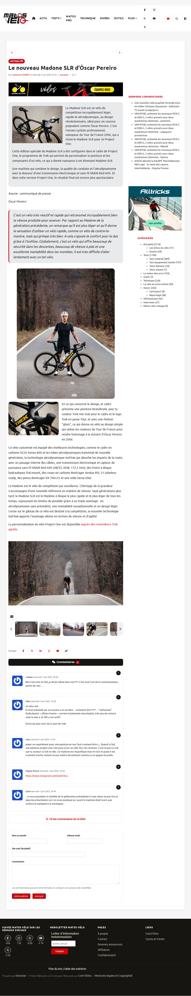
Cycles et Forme (155, 939)
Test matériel (156, 258)
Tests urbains (156, 269)
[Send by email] (57, 650)
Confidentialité (107, 955)
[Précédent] (11, 629)
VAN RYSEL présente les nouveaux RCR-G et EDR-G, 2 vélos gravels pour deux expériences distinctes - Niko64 (156, 143)
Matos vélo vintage (154, 306)
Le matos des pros (153, 273)
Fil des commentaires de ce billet (67, 819)
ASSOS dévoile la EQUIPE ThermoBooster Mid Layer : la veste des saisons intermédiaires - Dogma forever (157, 164)
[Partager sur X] (31, 650)
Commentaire (18, 861)
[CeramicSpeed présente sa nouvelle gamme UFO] (11, 52)
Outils (119, 18)
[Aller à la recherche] (176, 18)
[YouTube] (154, 19)
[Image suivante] (117, 573)
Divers (104, 18)
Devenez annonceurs (110, 944)
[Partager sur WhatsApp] (49, 650)
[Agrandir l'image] (65, 573)
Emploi (153, 251)
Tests (55, 18)
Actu (43, 18)
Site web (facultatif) (21, 848)
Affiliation (104, 950)
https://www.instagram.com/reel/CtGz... (47, 775)
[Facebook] (145, 10)
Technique (88, 18)
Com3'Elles (152, 933)
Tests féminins (157, 266)
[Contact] (168, 18)
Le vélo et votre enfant (155, 284)
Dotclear (21, 975)
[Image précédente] (14, 573)
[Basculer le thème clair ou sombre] (185, 18)
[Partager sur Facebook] (23, 650)
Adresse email (73, 835)
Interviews (149, 302)
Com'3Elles (84, 975)
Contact (102, 939)
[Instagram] (154, 10)
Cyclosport (155, 291)
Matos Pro (71, 18)
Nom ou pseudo (19, 835)
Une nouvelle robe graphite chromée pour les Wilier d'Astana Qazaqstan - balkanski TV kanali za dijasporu (157, 106)
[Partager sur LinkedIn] (40, 650)
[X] (145, 19)
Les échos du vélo (159, 247)
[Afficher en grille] (11, 616)
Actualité (64, 75)
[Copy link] (66, 650)
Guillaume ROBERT (21, 75)
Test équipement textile (162, 262)
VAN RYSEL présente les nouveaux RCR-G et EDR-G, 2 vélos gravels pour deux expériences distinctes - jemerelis (156, 117)
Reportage (155, 295)
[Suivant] (120, 629)
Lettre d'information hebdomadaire (65, 935)
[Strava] (145, 27)
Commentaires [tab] (67, 662)
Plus (131, 18)
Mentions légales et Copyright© (113, 975)
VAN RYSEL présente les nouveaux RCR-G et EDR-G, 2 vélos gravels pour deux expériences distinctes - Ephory (156, 153)
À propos (103, 933)
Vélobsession (150, 298)
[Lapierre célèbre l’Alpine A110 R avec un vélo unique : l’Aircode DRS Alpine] (119, 52)
